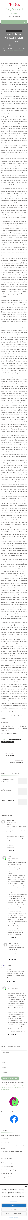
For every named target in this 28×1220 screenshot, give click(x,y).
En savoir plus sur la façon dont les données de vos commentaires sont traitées (12, 1087)
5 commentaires (15, 45)
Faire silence (4, 1139)
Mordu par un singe (7, 1163)
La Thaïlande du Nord (7, 1166)
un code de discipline (7, 242)
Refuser (14, 1209)
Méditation (17, 739)
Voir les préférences (14, 1214)
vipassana (10, 741)
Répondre (12, 850)
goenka (11, 739)
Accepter (14, 1205)
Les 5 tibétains (5, 1142)
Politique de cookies (13, 1217)
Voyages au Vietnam (7, 1177)
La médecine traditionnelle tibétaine (11, 1152)
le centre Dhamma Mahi (13, 231)
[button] (25, 1186)
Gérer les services (13, 1201)
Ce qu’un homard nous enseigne (10, 1135)
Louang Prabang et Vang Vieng (10, 1170)
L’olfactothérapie (6, 790)
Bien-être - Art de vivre (14, 31)
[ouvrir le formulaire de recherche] (24, 22)
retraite (4, 741)
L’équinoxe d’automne (7, 800)
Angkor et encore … (7, 1173)
